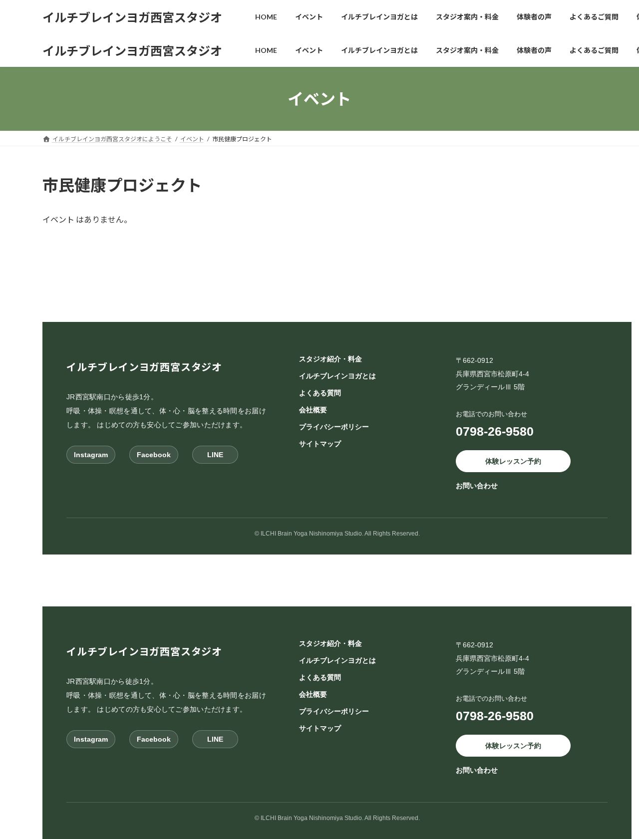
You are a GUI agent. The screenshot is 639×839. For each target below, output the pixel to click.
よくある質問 (320, 393)
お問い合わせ (477, 486)
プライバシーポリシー (334, 427)
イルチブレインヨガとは (337, 376)
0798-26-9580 (495, 431)
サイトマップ (320, 444)
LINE (215, 455)
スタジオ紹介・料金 (330, 359)
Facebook (154, 455)
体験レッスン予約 (513, 461)
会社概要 (313, 410)
